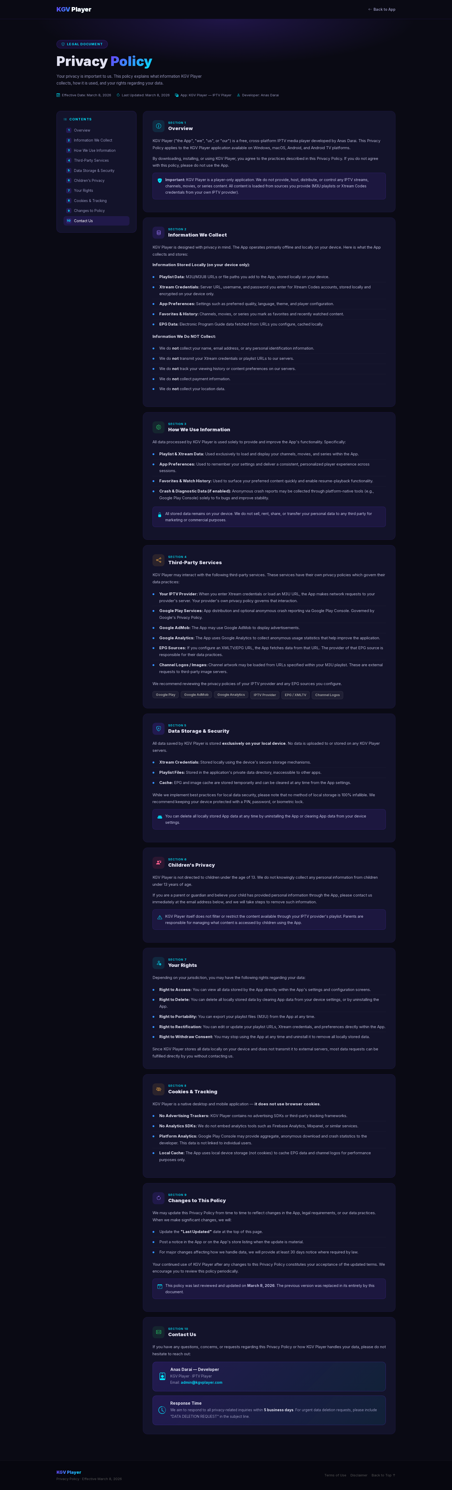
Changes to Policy (86, 211)
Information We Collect (90, 140)
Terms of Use (335, 1475)
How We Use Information (92, 150)
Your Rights (80, 190)
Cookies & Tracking (87, 201)
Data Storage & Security (91, 171)
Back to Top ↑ (384, 1475)
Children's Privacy (86, 180)
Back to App (385, 9)
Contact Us (80, 221)
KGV (73, 9)
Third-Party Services (88, 160)
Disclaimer (359, 1475)
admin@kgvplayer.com (201, 1382)
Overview (79, 130)
